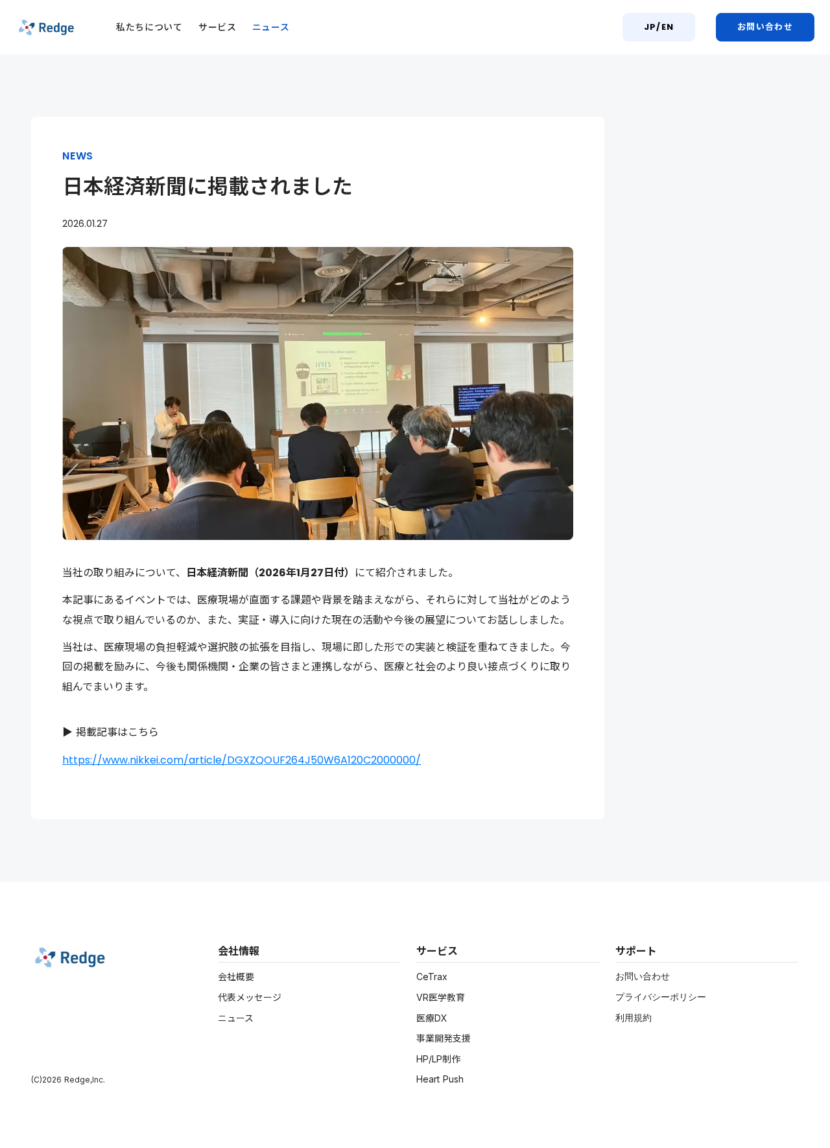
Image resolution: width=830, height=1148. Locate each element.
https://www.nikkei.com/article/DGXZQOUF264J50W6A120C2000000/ (241, 760)
